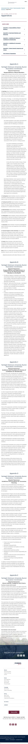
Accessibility (12, 739)
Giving (5, 693)
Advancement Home (5, 8)
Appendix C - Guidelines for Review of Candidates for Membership (11, 38)
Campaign (6, 687)
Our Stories (6, 701)
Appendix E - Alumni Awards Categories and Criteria (13, 49)
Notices (7, 739)
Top (25, 741)
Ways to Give (6, 695)
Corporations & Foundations (9, 698)
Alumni (11, 8)
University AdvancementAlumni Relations (13, 2)
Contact (6, 705)
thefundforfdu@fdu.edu (20, 718)
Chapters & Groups (7, 673)
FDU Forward (6, 682)
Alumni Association (17, 8)
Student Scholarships (8, 690)
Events (5, 677)
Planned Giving (7, 696)
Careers (5, 674)
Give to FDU (14, 712)
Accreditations (19, 739)
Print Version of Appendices (9, 53)
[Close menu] (0, 743)
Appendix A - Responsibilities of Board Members (11, 28)
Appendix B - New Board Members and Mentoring (12, 33)
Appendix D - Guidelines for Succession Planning (12, 44)
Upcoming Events (7, 679)
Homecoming (6, 680)
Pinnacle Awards (7, 683)
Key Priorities (6, 688)
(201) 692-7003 (7, 718)
